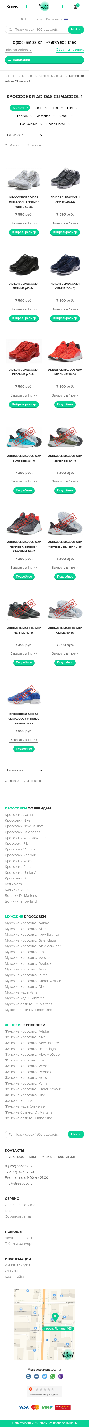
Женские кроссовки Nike (25, 1037)
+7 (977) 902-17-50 (61, 42)
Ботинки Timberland (21, 901)
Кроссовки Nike (18, 820)
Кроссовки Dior (17, 878)
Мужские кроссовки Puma (26, 975)
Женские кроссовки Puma (26, 1083)
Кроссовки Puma (18, 866)
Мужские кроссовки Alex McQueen (33, 946)
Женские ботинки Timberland (28, 1118)
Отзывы (11, 1271)
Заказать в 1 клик (24, 223)
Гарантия (12, 1211)
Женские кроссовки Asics (26, 1077)
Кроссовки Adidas (51, 76)
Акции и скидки (17, 1265)
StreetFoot (44, 6)
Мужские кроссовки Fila (24, 952)
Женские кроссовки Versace (28, 1066)
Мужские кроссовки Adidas (27, 923)
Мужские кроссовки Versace (28, 957)
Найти (76, 29)
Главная (10, 76)
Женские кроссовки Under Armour (33, 1089)
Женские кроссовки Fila (24, 1060)
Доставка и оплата (20, 1205)
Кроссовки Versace (20, 849)
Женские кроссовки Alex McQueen (33, 1054)
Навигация (21, 60)
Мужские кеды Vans (21, 992)
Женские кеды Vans (21, 1101)
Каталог (27, 76)
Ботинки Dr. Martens (21, 896)
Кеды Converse (17, 890)
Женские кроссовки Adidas (27, 1031)
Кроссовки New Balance (24, 826)
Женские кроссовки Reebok (28, 1072)
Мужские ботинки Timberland (28, 1010)
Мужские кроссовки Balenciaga (30, 940)
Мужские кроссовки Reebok (28, 963)
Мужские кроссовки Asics (26, 969)
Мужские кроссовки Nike (25, 929)
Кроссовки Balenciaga (23, 832)
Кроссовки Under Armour (25, 872)
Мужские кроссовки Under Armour (33, 981)
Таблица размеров (20, 1243)
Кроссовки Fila (17, 843)
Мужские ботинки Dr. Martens (28, 1004)
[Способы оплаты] (45, 1408)
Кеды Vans (13, 884)
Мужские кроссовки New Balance (32, 934)
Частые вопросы (18, 1238)
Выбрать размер (24, 232)
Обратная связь (18, 1216)
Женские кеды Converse (25, 1106)
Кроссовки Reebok (20, 855)
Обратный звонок (70, 50)
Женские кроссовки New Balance (32, 1043)
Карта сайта (14, 1277)
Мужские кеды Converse (25, 998)
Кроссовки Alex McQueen (26, 838)
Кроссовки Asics (18, 861)
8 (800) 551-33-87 (27, 42)
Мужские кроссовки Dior (25, 987)
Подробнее (65, 404)
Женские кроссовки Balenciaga (30, 1049)
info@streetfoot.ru (18, 50)
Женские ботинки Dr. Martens (28, 1112)
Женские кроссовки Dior (25, 1095)
